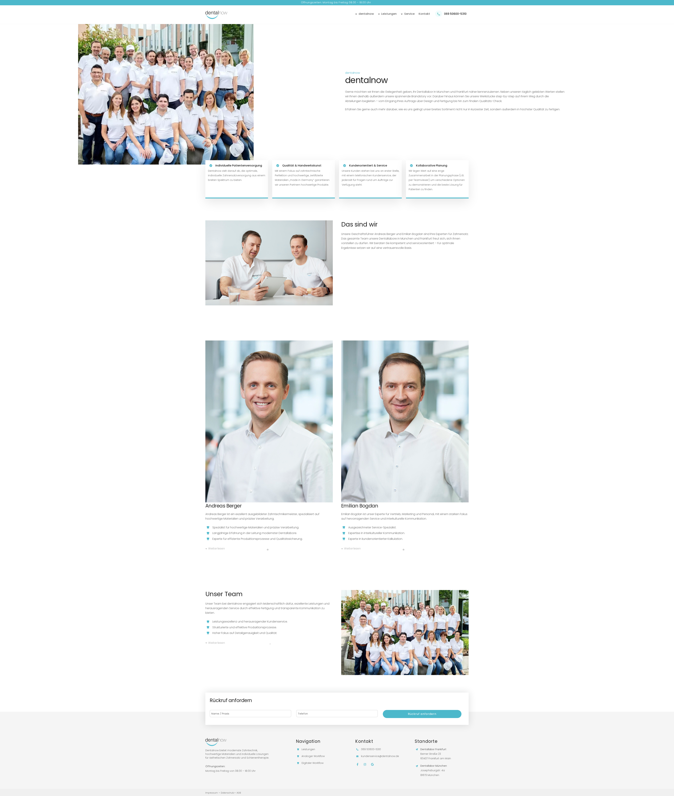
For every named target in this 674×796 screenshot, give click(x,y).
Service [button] (409, 14)
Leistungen (389, 14)
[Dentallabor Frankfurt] (216, 17)
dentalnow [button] (366, 14)
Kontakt (424, 14)
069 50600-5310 (455, 14)
